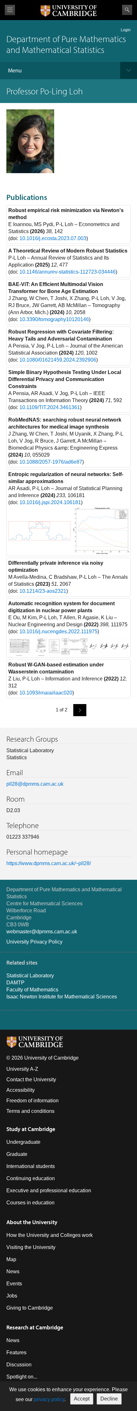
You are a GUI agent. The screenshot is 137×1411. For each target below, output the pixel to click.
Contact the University (31, 1079)
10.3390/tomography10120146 (54, 319)
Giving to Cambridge (29, 1308)
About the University (31, 1222)
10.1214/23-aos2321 (42, 591)
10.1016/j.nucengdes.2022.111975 (58, 631)
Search (127, 10)
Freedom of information (32, 1100)
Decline (109, 1398)
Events (14, 1283)
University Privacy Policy (34, 941)
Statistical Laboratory (30, 975)
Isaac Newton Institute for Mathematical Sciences (61, 996)
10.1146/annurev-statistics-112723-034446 (67, 272)
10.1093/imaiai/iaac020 (45, 692)
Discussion (19, 1364)
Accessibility (20, 1090)
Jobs (11, 1295)
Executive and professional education (48, 1190)
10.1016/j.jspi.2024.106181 (50, 502)
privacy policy (49, 1399)
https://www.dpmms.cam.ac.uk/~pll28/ (48, 863)
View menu (10, 10)
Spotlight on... (21, 1376)
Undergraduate (23, 1142)
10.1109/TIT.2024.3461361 (49, 407)
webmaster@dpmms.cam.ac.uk (41, 931)
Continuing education (30, 1178)
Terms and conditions (30, 1111)
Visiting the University (30, 1247)
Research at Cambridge (34, 1327)
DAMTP (15, 982)
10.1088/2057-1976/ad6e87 (50, 462)
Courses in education (30, 1202)
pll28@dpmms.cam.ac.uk (34, 784)
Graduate (16, 1154)
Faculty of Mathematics (32, 989)
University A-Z (22, 1069)
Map (11, 1259)
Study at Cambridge (30, 1129)
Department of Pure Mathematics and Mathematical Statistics (66, 44)
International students (30, 1166)
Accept (82, 1398)
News (12, 1271)
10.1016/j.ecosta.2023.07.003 (52, 238)
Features (16, 1352)
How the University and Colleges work (49, 1235)
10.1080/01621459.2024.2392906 (57, 360)
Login (126, 30)
